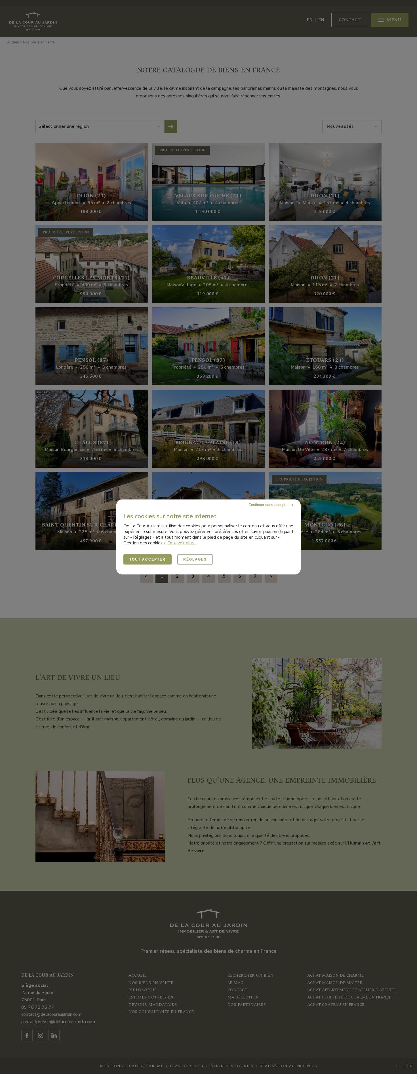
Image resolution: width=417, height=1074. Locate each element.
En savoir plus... (181, 543)
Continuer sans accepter (269, 505)
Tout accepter (147, 559)
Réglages (195, 559)
